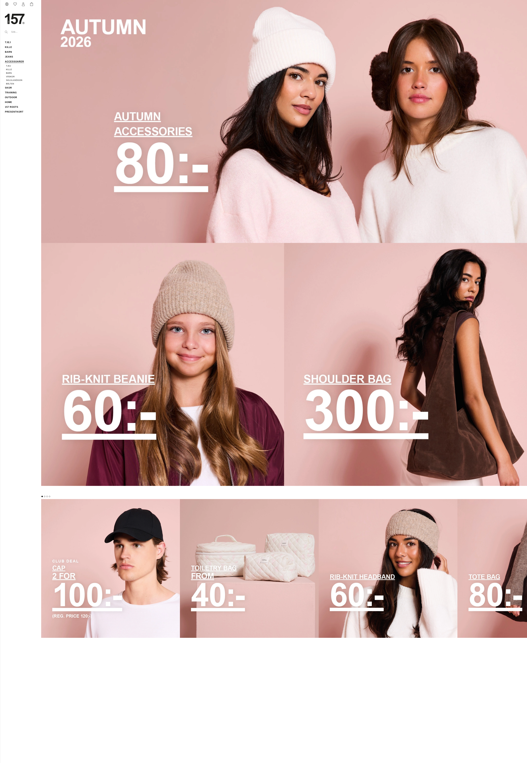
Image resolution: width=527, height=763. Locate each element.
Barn (8, 52)
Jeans (9, 57)
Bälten (10, 84)
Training (11, 92)
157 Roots (11, 107)
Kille (8, 47)
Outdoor (11, 97)
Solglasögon (14, 80)
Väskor (10, 76)
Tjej (8, 42)
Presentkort (14, 112)
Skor (8, 88)
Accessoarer (14, 61)
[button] (23, 4)
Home (8, 102)
